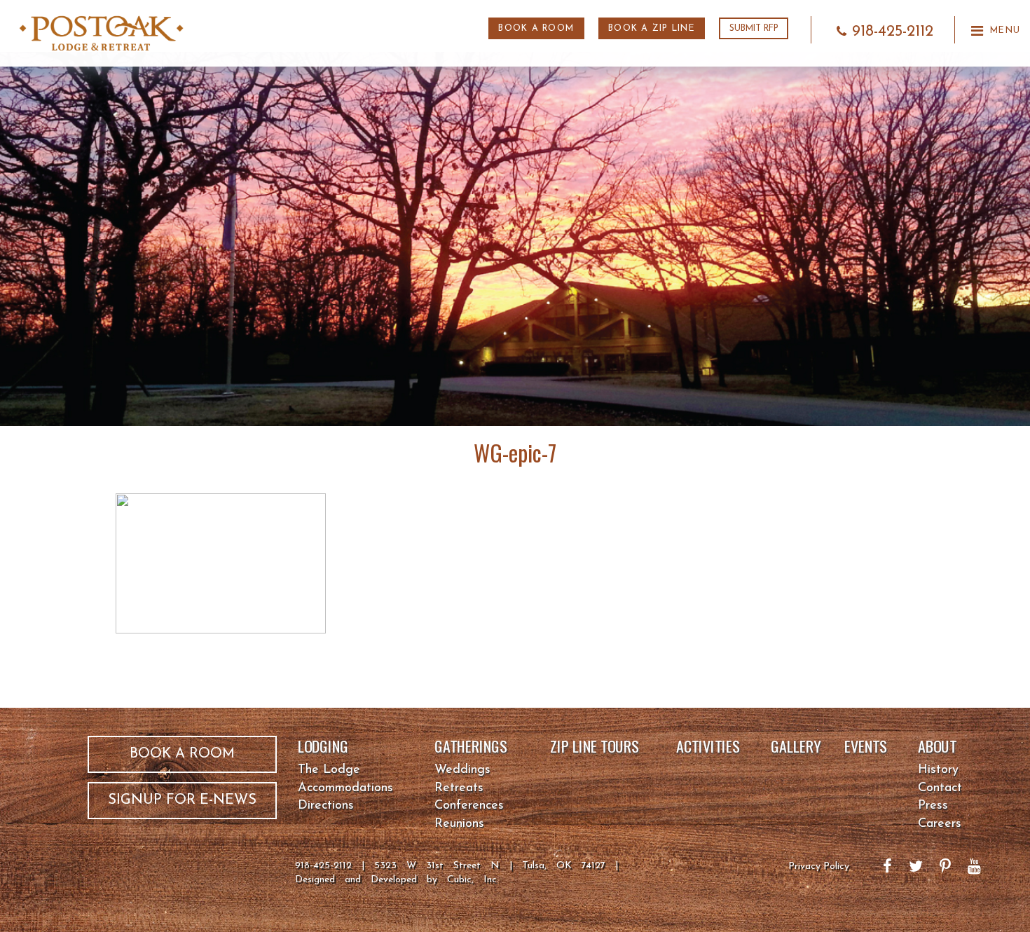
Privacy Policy (818, 866)
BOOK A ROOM (536, 29)
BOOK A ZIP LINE (651, 29)
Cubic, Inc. (473, 880)
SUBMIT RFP (753, 29)
